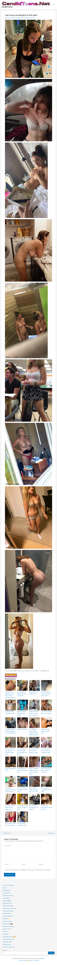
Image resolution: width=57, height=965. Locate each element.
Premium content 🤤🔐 (9, 936)
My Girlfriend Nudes (8, 926)
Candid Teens (7, 7)
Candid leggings (7, 900)
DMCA (37, 960)
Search (5, 950)
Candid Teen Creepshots (23, 17)
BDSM (4, 888)
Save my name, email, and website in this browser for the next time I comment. (28, 870)
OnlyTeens (5, 934)
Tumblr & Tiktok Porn (9, 947)
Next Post (51, 833)
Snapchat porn (7, 944)
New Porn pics (7, 929)
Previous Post (6, 833)
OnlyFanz (5, 931)
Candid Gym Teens (8, 895)
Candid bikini (6, 893)
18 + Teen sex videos (8, 885)
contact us (31, 960)
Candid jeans (6, 898)
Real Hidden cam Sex (8, 939)
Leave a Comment (10, 17)
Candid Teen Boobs (8, 906)
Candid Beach (6, 890)
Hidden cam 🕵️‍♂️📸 (8, 924)
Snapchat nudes (7, 942)
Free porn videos (7, 921)
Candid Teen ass (7, 903)
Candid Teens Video (8, 911)
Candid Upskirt (7, 913)
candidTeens (41, 958)
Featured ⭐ (6, 918)
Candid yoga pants (8, 916)
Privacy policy (22, 960)
